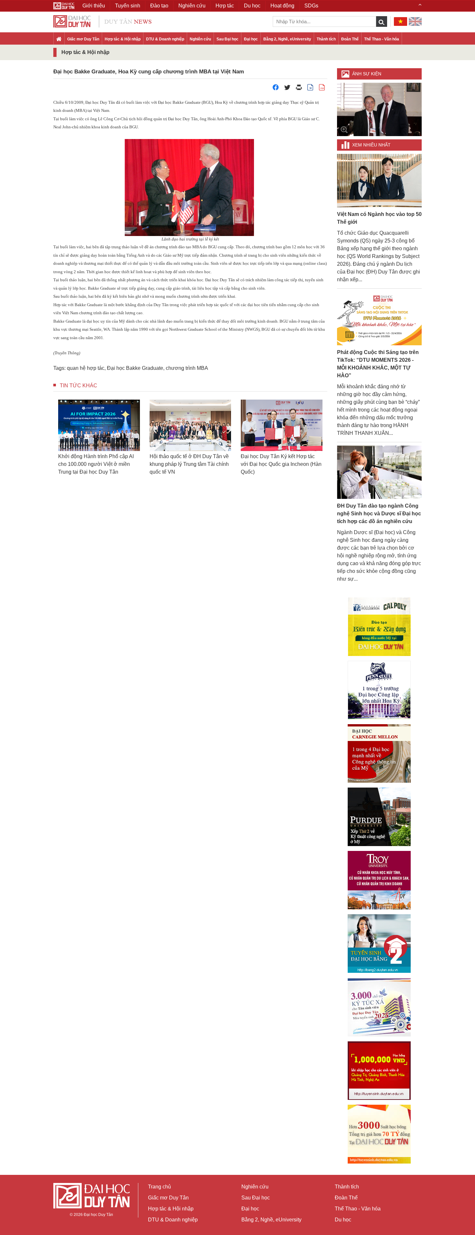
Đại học (251, 39)
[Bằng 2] (379, 943)
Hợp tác (225, 5)
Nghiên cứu (200, 39)
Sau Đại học (227, 39)
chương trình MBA (187, 368)
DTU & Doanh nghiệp (165, 39)
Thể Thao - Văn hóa (381, 39)
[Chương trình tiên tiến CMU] (379, 753)
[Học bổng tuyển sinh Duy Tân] (379, 1134)
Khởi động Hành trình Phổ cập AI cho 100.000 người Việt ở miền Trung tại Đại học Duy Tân (96, 464)
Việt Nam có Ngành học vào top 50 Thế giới (379, 218)
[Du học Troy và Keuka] (379, 880)
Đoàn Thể (350, 39)
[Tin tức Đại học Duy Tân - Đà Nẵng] (102, 21)
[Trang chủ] (59, 39)
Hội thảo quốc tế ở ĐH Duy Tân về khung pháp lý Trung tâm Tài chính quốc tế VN (189, 464)
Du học (343, 1219)
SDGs (311, 5)
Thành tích (326, 39)
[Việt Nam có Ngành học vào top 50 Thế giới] (379, 180)
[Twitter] (287, 89)
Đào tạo (159, 5)
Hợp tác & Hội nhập (123, 39)
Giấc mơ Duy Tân (83, 39)
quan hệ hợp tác (85, 368)
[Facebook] (275, 89)
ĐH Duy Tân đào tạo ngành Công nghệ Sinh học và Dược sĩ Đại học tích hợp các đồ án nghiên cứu (379, 513)
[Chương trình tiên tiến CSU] (379, 626)
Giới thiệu (93, 5)
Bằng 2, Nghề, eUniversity (287, 39)
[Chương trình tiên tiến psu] (379, 690)
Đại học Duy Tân (98, 1214)
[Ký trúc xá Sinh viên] (379, 1007)
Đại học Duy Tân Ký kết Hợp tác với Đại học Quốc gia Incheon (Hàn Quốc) (281, 464)
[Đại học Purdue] (379, 817)
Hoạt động (282, 5)
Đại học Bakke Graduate (135, 368)
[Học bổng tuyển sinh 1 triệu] (379, 1070)
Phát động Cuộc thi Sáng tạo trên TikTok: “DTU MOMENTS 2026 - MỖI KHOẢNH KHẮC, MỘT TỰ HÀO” (378, 363)
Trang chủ (159, 1186)
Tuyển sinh (127, 5)
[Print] (299, 89)
